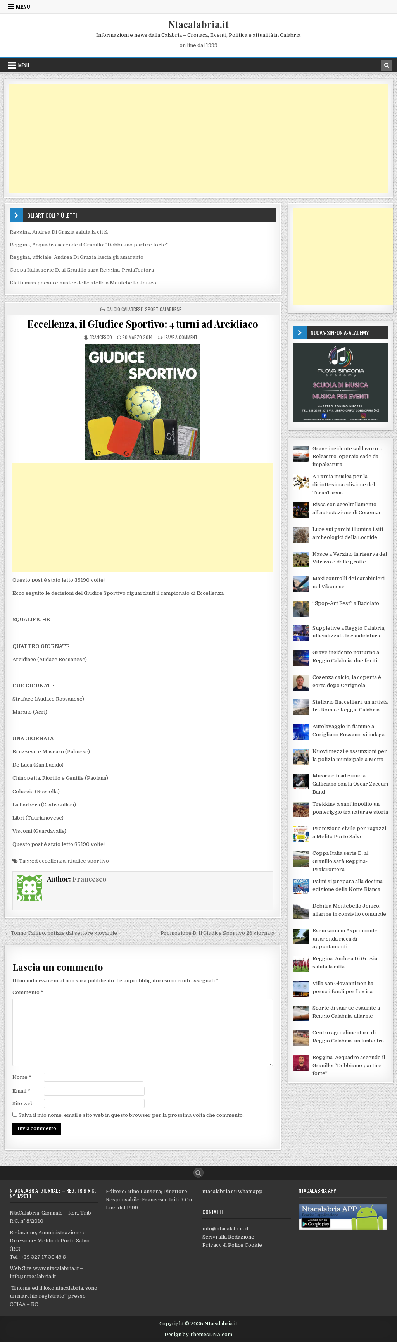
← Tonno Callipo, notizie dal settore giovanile (61, 933)
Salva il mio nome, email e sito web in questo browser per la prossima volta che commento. (131, 1115)
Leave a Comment (181, 337)
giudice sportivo (88, 861)
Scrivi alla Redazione (228, 1237)
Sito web (23, 1103)
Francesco (101, 337)
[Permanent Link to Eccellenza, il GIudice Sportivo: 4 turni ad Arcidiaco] (142, 402)
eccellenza (52, 861)
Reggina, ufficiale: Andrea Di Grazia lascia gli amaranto (76, 257)
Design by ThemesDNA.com (198, 1334)
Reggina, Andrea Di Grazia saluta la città (59, 232)
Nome (21, 1077)
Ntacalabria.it (198, 24)
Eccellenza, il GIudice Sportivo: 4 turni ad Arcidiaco (142, 324)
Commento (27, 992)
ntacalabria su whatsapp (232, 1191)
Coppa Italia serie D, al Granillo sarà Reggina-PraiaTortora (82, 270)
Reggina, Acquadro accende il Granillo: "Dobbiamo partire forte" (89, 245)
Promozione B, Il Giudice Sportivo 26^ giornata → (221, 933)
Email (21, 1091)
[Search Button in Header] (386, 65)
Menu (23, 6)
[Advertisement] (198, 138)
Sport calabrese (163, 309)
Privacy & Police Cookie (232, 1245)
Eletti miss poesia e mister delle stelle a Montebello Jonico (83, 283)
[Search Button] (198, 1173)
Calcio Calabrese (125, 309)
